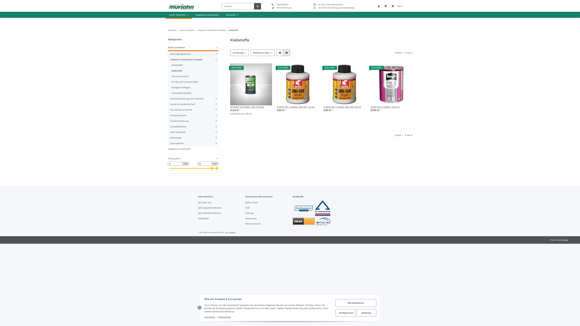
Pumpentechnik (178, 115)
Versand (232, 232)
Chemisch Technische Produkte (186, 59)
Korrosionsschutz (180, 76)
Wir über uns (204, 202)
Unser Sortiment (176, 47)
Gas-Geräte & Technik (181, 109)
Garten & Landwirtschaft (182, 104)
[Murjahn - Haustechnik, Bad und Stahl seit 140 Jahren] (181, 7)
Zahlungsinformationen (210, 207)
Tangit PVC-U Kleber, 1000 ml (385, 106)
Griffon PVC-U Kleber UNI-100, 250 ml (342, 106)
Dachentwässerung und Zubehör (187, 98)
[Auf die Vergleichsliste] (259, 68)
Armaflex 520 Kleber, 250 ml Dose (247, 106)
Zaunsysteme (177, 143)
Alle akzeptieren (356, 303)
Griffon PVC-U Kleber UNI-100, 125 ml (295, 106)
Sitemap (249, 213)
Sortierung (238, 52)
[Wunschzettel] (385, 7)
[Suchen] (257, 6)
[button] (378, 7)
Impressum (251, 218)
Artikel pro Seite (261, 52)
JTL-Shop (564, 240)
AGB (247, 207)
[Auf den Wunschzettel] (267, 68)
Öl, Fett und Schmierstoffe (184, 81)
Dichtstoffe (176, 65)
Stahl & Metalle (178, 132)
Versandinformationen (209, 213)
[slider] (212, 168)
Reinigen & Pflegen (180, 87)
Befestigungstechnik (180, 54)
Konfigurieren (346, 313)
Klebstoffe (176, 70)
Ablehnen (366, 313)
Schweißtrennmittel (181, 93)
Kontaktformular (284, 7)
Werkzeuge (175, 137)
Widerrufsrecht (253, 223)
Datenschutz (251, 202)
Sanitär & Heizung (179, 121)
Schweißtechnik (178, 126)
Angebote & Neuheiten (179, 148)
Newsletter (203, 218)
